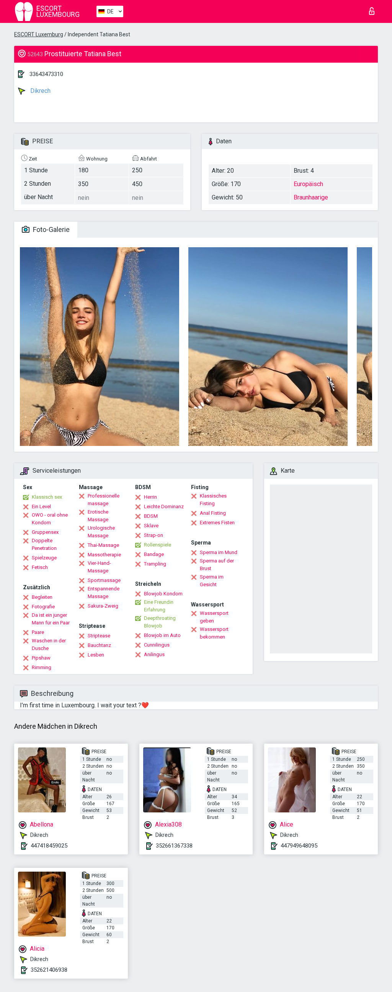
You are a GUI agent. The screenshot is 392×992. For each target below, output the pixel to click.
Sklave (151, 525)
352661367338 (174, 845)
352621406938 (49, 969)
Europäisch (308, 184)
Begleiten (42, 597)
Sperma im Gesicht (212, 580)
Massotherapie (104, 555)
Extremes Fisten (217, 522)
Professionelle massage (103, 499)
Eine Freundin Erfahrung (158, 606)
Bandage (154, 554)
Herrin (150, 497)
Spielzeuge (44, 558)
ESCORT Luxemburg (38, 34)
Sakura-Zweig (103, 606)
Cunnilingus (157, 645)
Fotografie (43, 606)
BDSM (151, 516)
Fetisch (40, 567)
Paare (38, 632)
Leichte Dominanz (164, 506)
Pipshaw (41, 658)
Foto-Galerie (50, 229)
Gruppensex (45, 532)
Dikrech (40, 90)
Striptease (99, 636)
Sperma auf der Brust (217, 564)
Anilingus (154, 654)
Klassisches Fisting (213, 499)
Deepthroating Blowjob (160, 622)
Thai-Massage (103, 545)
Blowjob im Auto (162, 635)
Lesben (96, 655)
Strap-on (153, 535)
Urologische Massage (101, 531)
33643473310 (46, 74)
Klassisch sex (47, 497)
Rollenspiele (157, 545)
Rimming (41, 667)
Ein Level (41, 506)
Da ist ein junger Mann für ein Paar (51, 619)
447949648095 (299, 845)
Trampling (155, 564)
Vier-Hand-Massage (99, 567)
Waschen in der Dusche (49, 644)
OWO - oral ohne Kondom (50, 518)
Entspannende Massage (103, 592)
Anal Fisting (213, 513)
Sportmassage (104, 580)
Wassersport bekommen (214, 633)
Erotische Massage (98, 515)
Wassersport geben (214, 617)
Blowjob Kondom (163, 593)
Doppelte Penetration (44, 544)
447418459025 (49, 845)
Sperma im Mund (218, 552)
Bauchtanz (99, 645)
